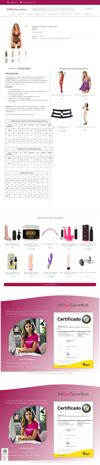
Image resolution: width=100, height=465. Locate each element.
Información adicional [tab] (24, 68)
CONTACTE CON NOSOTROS (26, 359)
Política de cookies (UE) (32, 366)
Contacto (77, 14)
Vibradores (20, 14)
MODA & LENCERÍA (64, 38)
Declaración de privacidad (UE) (14, 366)
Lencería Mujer (39, 14)
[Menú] (7, 449)
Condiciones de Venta (12, 363)
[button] (26, 26)
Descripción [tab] (11, 68)
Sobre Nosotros (66, 14)
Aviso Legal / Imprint (27, 363)
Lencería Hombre (52, 14)
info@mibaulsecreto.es (29, 2)
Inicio (12, 14)
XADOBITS (69, 373)
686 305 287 (13, 2)
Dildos (29, 14)
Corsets (41, 38)
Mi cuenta (86, 14)
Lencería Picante (55, 38)
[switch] (4, 459)
